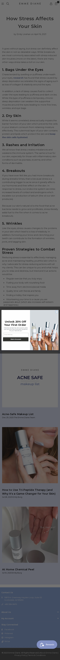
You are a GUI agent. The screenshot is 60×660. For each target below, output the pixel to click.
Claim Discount (15, 339)
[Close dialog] (56, 311)
